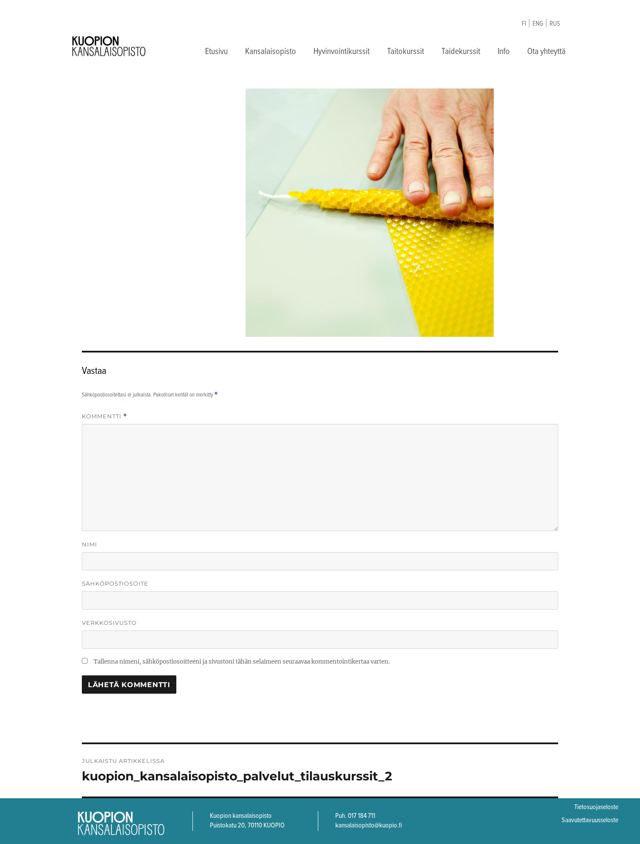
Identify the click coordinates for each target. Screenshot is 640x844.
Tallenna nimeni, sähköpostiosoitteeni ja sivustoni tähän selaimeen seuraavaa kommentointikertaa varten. (242, 661)
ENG (537, 23)
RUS (554, 23)
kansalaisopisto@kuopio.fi (368, 825)
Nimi (89, 544)
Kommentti (104, 416)
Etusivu (216, 52)
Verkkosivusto (109, 622)
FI (524, 23)
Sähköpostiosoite (115, 583)
